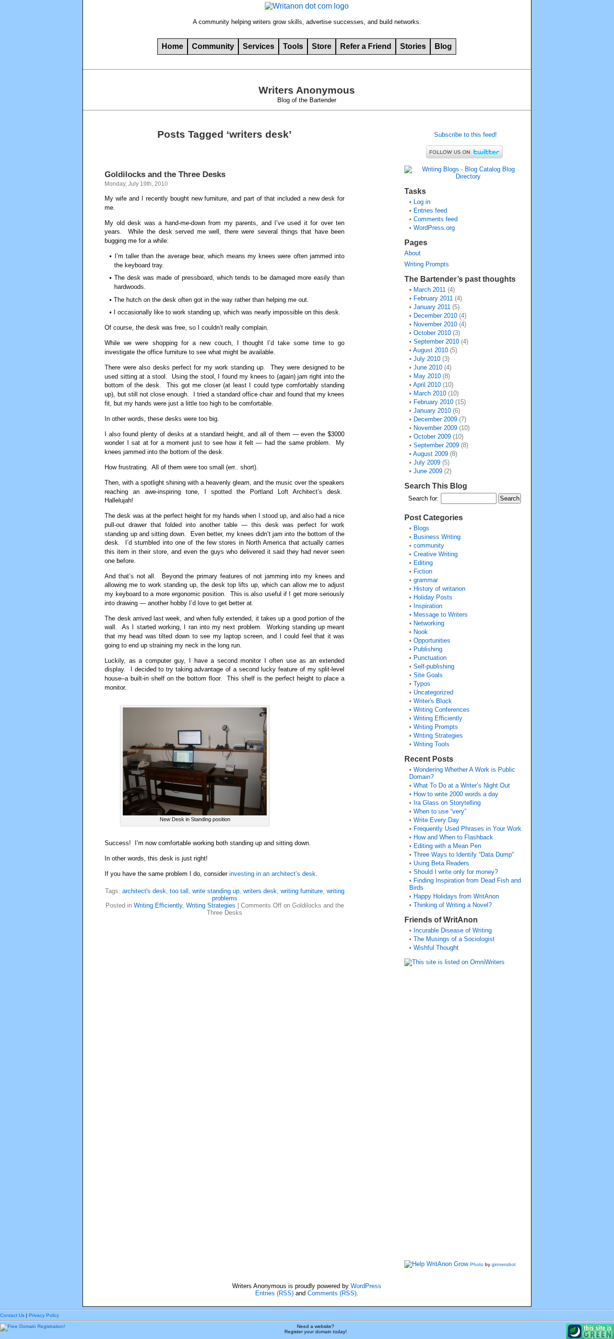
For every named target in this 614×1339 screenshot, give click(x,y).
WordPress (366, 1286)
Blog (443, 46)
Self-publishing (433, 666)
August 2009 (430, 453)
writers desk (260, 891)
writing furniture (302, 891)
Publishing (427, 649)
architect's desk (144, 891)
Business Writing (436, 536)
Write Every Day (436, 820)
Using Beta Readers (441, 863)
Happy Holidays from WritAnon (456, 896)
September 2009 (436, 445)
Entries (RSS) (274, 1293)
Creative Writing (435, 554)
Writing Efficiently (158, 905)
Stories (413, 46)
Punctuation (430, 657)
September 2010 (436, 341)
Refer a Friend (365, 46)
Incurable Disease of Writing (452, 930)
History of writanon (439, 588)
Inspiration (427, 606)
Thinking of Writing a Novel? (452, 905)
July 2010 (426, 358)
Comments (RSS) (331, 1293)
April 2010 (427, 384)
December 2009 (435, 419)
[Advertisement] (442, 1116)
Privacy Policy (44, 1315)
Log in (421, 201)
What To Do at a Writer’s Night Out (461, 785)
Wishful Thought (436, 947)
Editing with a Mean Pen (447, 845)
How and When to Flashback (453, 837)
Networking (428, 623)
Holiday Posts (432, 597)
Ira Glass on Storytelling (447, 802)
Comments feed (435, 219)
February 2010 (433, 402)
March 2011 (429, 289)
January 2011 (431, 307)
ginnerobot (504, 1264)
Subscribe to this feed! (464, 134)
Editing (423, 562)
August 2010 (430, 350)
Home (172, 46)
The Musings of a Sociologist (454, 939)
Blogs (421, 528)
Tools (293, 46)
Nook (420, 631)
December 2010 (435, 315)
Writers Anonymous (307, 90)
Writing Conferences (441, 709)
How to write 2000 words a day (455, 794)
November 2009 (435, 427)
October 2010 (432, 332)
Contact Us (12, 1315)
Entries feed (430, 210)
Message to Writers (440, 614)
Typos (421, 683)
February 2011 (433, 298)
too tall (179, 891)
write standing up (215, 891)
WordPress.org (434, 227)
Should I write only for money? (455, 871)
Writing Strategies (211, 905)
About (412, 253)
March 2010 (429, 393)
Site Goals (428, 675)
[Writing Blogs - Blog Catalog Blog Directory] (464, 176)
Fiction (422, 571)
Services (258, 46)
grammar (425, 580)
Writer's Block (432, 701)
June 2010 (427, 367)
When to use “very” (439, 811)
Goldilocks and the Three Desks (165, 174)
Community (213, 46)
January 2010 (432, 410)
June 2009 (427, 471)
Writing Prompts (426, 264)
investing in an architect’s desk (272, 873)
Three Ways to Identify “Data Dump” (463, 854)
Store (321, 46)
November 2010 (435, 324)
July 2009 (426, 462)
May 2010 (427, 376)
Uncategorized (433, 692)
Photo (477, 1264)
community (428, 545)
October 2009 (432, 436)
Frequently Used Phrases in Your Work (467, 828)
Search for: (423, 498)
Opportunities (431, 640)
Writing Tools (431, 744)
